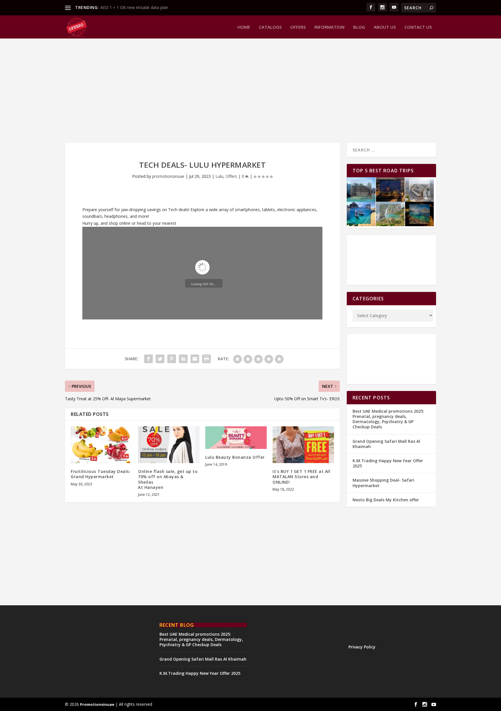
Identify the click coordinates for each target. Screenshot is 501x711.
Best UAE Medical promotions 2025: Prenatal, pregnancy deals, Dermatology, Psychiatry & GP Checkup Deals (388, 419)
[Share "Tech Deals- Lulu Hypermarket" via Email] (195, 359)
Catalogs (270, 27)
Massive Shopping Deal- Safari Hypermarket (383, 482)
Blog (359, 27)
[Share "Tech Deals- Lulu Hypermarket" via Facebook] (148, 359)
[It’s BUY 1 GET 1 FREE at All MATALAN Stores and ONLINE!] (303, 444)
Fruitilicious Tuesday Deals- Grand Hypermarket (101, 474)
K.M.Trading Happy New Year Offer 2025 (388, 463)
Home (243, 27)
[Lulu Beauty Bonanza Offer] (236, 437)
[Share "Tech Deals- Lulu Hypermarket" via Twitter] (160, 359)
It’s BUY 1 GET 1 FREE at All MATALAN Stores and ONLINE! (301, 477)
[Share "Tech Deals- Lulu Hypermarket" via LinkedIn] (183, 359)
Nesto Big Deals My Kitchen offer (386, 499)
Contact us (418, 27)
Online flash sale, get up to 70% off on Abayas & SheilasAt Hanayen (167, 479)
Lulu (219, 176)
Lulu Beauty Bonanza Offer (235, 457)
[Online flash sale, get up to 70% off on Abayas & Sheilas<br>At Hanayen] (168, 444)
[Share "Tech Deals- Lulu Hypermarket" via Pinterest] (171, 359)
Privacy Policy (361, 647)
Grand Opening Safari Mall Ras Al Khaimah (386, 443)
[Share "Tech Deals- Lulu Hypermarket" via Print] (206, 359)
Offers (298, 27)
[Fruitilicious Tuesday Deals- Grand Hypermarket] (101, 444)
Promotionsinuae (97, 704)
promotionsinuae (168, 176)
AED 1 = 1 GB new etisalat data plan (134, 7)
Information (329, 27)
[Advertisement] (239, 90)
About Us (385, 27)
